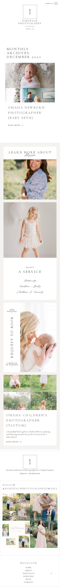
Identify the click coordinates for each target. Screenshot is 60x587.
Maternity (30, 281)
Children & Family (30, 292)
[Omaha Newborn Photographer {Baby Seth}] (30, 82)
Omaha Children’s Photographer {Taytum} (27, 420)
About (28, 570)
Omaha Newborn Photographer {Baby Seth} (26, 113)
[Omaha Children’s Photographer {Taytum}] (30, 392)
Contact (28, 582)
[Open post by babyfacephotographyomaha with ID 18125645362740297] (16, 534)
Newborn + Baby (30, 286)
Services (28, 576)
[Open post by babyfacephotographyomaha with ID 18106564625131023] (16, 507)
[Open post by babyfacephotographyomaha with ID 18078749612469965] (43, 507)
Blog (29, 579)
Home (29, 567)
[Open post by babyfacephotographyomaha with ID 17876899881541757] (43, 534)
